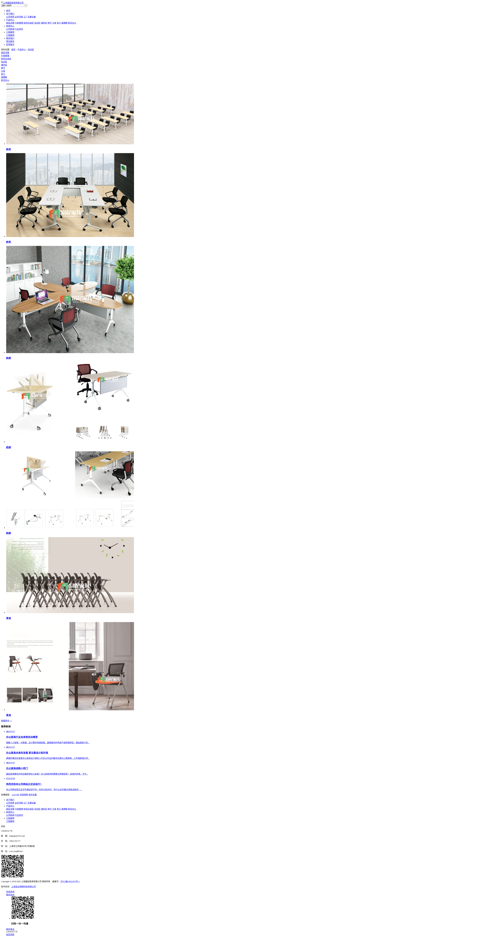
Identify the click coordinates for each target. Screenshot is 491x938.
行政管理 (19, 23)
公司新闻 (10, 29)
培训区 (37, 23)
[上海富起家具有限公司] (12, 3)
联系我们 (10, 38)
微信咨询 (10, 895)
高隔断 (64, 23)
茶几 (59, 23)
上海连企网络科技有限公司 (23, 887)
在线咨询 (10, 892)
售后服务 (10, 41)
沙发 (54, 23)
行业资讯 (19, 29)
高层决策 (10, 23)
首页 (8, 11)
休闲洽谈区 (29, 23)
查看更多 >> (6, 721)
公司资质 (10, 17)
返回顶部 (10, 935)
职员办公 (72, 23)
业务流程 (19, 17)
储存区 (44, 23)
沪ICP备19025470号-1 (70, 881)
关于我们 (10, 14)
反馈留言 (10, 44)
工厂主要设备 (30, 17)
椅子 (50, 23)
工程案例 (10, 32)
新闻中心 (10, 26)
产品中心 (10, 20)
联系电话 (10, 929)
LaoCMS (15, 795)
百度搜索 (24, 795)
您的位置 (33, 795)
